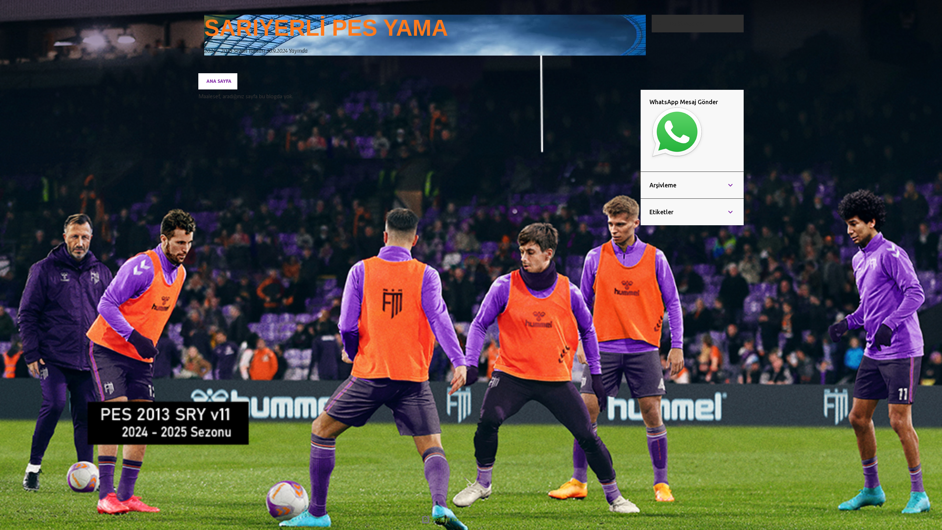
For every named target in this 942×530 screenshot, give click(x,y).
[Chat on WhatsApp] (676, 158)
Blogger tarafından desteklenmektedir (475, 520)
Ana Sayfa (218, 81)
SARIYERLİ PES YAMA (326, 27)
